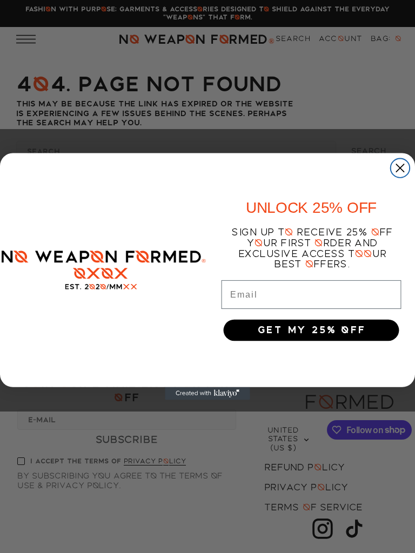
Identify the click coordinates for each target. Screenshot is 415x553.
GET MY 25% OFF (311, 330)
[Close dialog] (400, 167)
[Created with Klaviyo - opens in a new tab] (207, 393)
